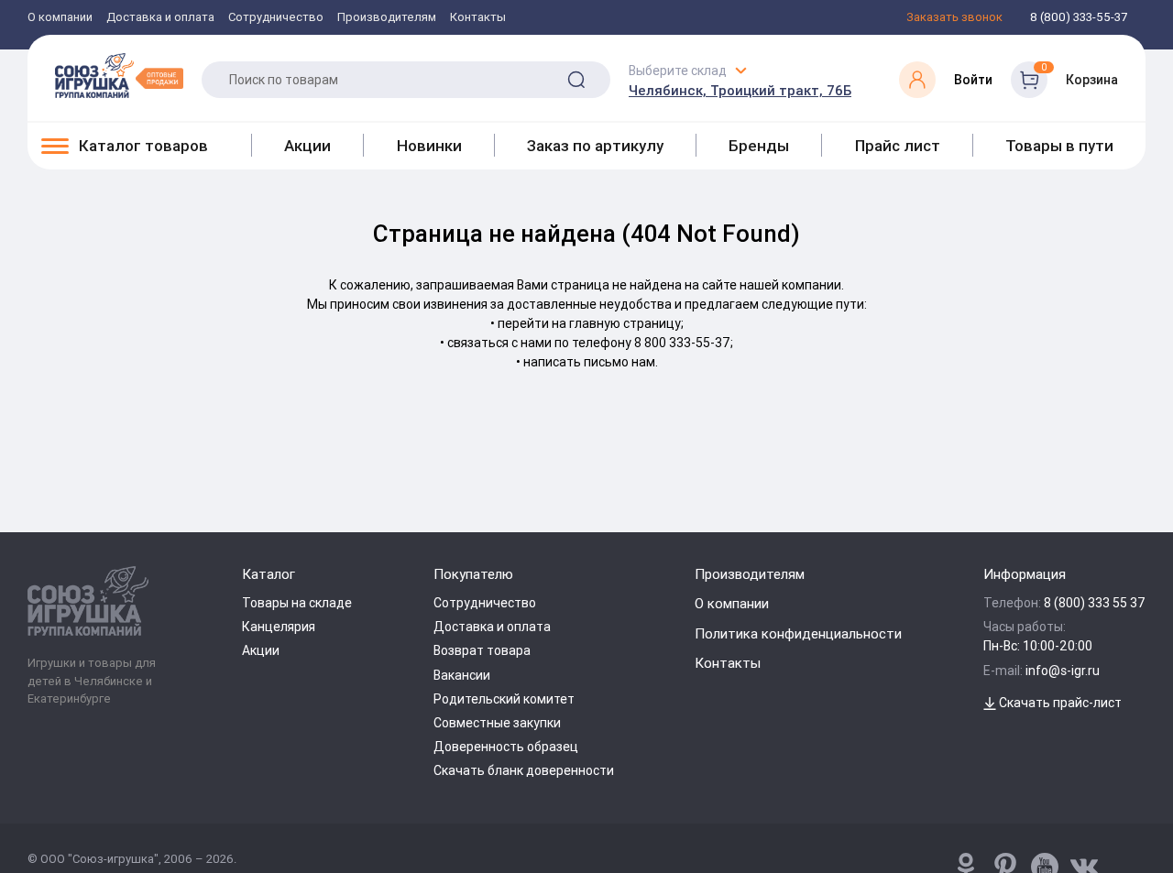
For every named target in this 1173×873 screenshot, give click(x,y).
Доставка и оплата (160, 18)
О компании (60, 18)
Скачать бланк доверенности (523, 770)
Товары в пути (1059, 146)
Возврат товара (482, 650)
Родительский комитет (504, 699)
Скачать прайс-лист (1059, 702)
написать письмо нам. (590, 362)
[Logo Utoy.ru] (119, 75)
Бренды (759, 146)
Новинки (429, 146)
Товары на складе (297, 602)
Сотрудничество (275, 18)
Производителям (386, 18)
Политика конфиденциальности (798, 633)
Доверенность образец (505, 746)
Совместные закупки (497, 722)
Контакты (478, 18)
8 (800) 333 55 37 (1095, 602)
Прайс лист (897, 146)
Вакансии (461, 675)
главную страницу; (626, 323)
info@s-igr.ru (1062, 670)
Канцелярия (278, 626)
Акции (307, 146)
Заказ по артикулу (595, 146)
